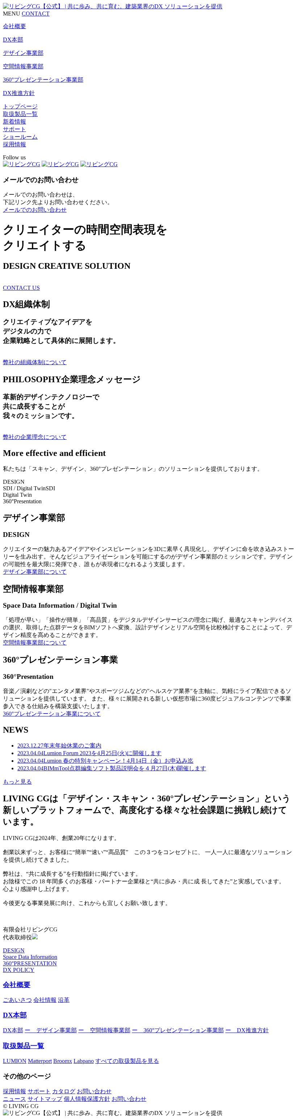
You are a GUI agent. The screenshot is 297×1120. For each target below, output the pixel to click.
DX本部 (15, 1015)
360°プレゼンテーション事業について (52, 714)
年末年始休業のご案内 (59, 745)
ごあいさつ (17, 1000)
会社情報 (45, 1000)
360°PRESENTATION (30, 963)
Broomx (62, 1061)
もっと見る (17, 782)
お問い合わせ (94, 1091)
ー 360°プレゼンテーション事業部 (178, 1030)
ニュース (14, 1099)
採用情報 (14, 144)
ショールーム (20, 137)
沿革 (64, 1000)
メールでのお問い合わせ (35, 210)
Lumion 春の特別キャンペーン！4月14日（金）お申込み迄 (105, 761)
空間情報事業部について (35, 642)
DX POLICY (18, 970)
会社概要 (16, 984)
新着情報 (14, 122)
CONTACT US (21, 288)
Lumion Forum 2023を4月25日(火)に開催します (89, 753)
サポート (14, 129)
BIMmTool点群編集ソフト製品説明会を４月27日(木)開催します (111, 768)
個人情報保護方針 (87, 1099)
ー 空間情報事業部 (104, 1030)
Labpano (84, 1061)
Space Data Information (30, 957)
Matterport (40, 1061)
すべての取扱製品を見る (127, 1061)
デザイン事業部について (35, 572)
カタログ (63, 1091)
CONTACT (36, 13)
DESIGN (14, 950)
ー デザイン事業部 (51, 1030)
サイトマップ (45, 1099)
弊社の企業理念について (35, 437)
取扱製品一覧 (20, 114)
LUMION (14, 1061)
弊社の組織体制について (35, 362)
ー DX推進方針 (247, 1030)
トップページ (20, 106)
